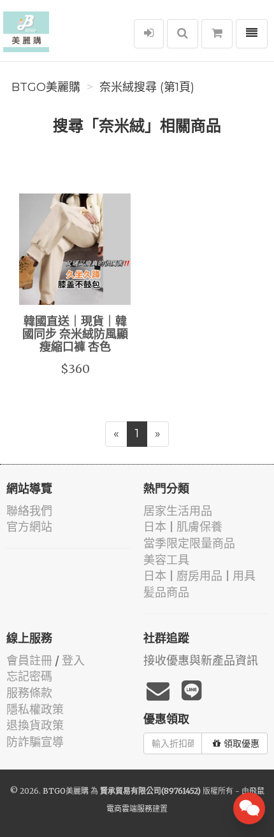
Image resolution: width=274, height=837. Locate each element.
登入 (73, 660)
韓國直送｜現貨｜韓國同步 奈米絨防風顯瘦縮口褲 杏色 (75, 334)
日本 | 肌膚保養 (182, 526)
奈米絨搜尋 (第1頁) (146, 87)
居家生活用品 (177, 510)
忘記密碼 (29, 676)
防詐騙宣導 (35, 742)
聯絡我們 (29, 510)
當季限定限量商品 (189, 543)
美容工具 (166, 559)
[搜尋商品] (182, 33)
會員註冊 (29, 660)
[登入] (149, 33)
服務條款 (29, 693)
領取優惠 (241, 743)
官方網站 (29, 526)
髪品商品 (166, 592)
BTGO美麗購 (45, 87)
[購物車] (217, 33)
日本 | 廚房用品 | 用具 (199, 575)
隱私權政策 (35, 709)
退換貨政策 (35, 725)
